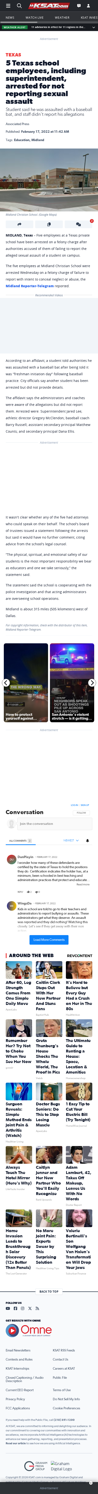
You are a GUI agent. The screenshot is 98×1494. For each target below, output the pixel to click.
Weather (62, 17)
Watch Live (35, 17)
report (85, 892)
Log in (74, 805)
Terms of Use (62, 1390)
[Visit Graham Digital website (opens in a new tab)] (62, 1466)
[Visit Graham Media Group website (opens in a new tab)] (35, 1466)
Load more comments (49, 940)
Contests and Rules (19, 1359)
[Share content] (19, 224)
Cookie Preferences (66, 1408)
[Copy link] (49, 224)
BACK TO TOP (49, 1292)
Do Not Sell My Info (66, 1399)
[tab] (21, 841)
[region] (49, 873)
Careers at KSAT (64, 1368)
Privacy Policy (15, 1399)
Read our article (16, 1443)
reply (20, 892)
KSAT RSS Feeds (64, 1350)
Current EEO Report (20, 1390)
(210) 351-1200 (64, 1419)
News (10, 17)
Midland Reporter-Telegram (30, 286)
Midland (37, 140)
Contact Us (60, 1359)
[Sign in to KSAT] (88, 6)
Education (21, 140)
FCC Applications (18, 1408)
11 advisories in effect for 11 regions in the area (58, 27)
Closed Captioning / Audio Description (25, 1379)
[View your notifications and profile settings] (87, 840)
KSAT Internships (17, 1368)
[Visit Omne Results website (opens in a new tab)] (49, 1330)
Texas (13, 55)
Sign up (85, 805)
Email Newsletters (18, 1350)
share (75, 892)
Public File (60, 1377)
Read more (83, 884)
